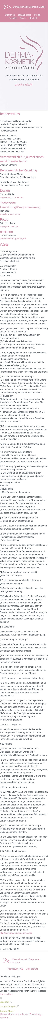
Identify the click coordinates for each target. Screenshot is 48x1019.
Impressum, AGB (15, 969)
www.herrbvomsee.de (10, 214)
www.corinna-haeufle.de (11, 197)
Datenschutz (32, 969)
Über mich (10, 15)
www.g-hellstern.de (9, 226)
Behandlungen (24, 15)
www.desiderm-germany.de (13, 239)
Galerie (23, 18)
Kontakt (33, 18)
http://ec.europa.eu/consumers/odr (16, 933)
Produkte (13, 18)
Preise (37, 15)
